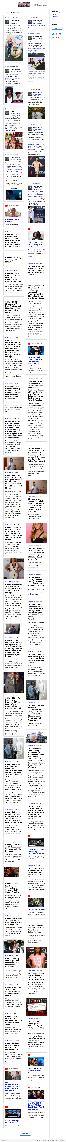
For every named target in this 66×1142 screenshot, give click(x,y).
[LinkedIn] (60, 34)
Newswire (4, 1140)
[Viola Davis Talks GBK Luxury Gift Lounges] (36, 235)
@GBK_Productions (16, 22)
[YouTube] (57, 37)
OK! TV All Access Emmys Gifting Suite (35, 1070)
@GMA (31, 193)
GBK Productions (40, 5)
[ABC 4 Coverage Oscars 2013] (13, 1113)
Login (63, 1140)
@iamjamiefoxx (17, 168)
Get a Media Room (54, 1140)
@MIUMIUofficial (18, 27)
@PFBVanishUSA (37, 23)
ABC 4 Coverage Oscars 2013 (12, 1121)
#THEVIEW (36, 96)
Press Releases (55, 15)
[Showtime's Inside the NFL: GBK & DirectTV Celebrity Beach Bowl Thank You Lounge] (36, 1094)
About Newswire (42, 1140)
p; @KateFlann (39, 196)
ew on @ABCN (35, 106)
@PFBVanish (31, 27)
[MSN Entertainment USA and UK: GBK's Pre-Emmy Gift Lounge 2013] (13, 1075)
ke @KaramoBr (37, 194)
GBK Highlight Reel (36, 909)
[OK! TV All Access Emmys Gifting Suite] (36, 1061)
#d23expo (9, 168)
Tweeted (9, 17)
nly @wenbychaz (12, 125)
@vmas (32, 148)
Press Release (9, 231)
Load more (25, 1134)
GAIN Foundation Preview (13, 220)
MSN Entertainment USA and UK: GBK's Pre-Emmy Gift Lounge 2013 (13, 1086)
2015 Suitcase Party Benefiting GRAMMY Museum (36, 851)
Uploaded (11, 205)
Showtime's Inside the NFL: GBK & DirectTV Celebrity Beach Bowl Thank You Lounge (36, 1105)
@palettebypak (41, 25)
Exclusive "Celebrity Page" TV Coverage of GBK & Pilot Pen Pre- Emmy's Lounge (36, 361)
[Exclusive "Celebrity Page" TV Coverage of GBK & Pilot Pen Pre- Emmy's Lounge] (36, 350)
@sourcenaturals (32, 25)
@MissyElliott (35, 146)
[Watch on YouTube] (6, 205)
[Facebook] (53, 34)
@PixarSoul (18, 169)
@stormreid (8, 25)
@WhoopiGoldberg (33, 101)
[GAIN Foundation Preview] (13, 212)
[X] (53, 37)
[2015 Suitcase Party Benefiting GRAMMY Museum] (36, 842)
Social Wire (55, 19)
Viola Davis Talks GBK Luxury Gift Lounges (35, 244)
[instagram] (56, 34)
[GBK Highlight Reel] (36, 902)
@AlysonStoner (35, 144)
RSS (61, 13)
